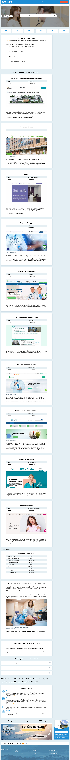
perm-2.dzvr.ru (14, 703)
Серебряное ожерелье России (53, 753)
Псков (22, 753)
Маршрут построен (52, 750)
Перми (8, 40)
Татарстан (34, 753)
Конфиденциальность (4, 749)
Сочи (21, 750)
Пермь (5, 4)
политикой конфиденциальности (60, 735)
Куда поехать (23, 1)
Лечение (50, 1)
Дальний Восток (34, 750)
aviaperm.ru (14, 695)
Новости (40, 1)
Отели (44, 1)
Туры (35, 1)
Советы (30, 1)
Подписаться (61, 737)
